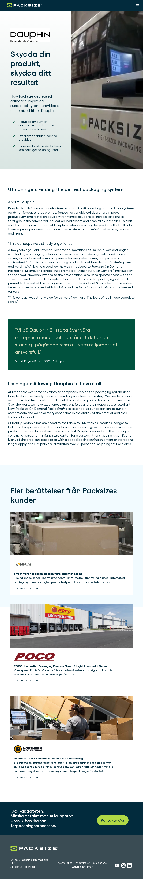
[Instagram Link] (123, 866)
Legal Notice (79, 866)
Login (90, 866)
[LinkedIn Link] (129, 866)
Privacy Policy (82, 862)
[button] (137, 5)
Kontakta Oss (113, 820)
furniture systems (121, 208)
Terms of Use (99, 862)
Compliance (65, 862)
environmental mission (85, 229)
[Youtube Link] (117, 866)
